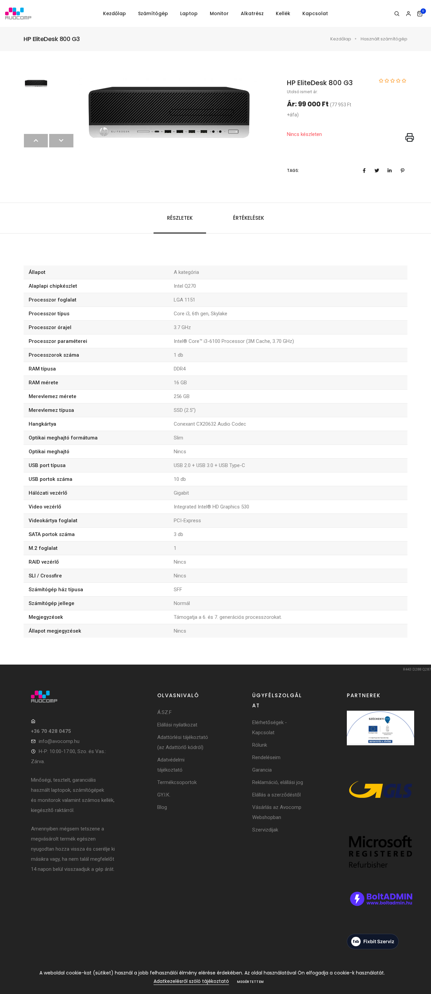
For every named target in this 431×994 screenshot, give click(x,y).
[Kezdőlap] (18, 13)
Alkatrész (252, 13)
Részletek (180, 217)
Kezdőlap (114, 13)
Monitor (219, 13)
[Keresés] (397, 13)
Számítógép (153, 13)
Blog (162, 807)
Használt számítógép (384, 39)
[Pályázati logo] (380, 737)
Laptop (189, 13)
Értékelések (248, 217)
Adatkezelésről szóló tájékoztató (191, 981)
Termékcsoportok (177, 782)
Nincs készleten (304, 134)
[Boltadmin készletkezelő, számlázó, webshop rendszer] (380, 907)
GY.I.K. (163, 795)
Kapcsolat (315, 13)
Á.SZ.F (164, 712)
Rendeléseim (266, 757)
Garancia (262, 770)
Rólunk (259, 745)
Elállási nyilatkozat (177, 725)
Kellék (283, 13)
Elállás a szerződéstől (276, 795)
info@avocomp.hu (59, 741)
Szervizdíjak (265, 830)
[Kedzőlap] (73, 696)
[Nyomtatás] (410, 138)
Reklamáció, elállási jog (277, 782)
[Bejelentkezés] (408, 13)
